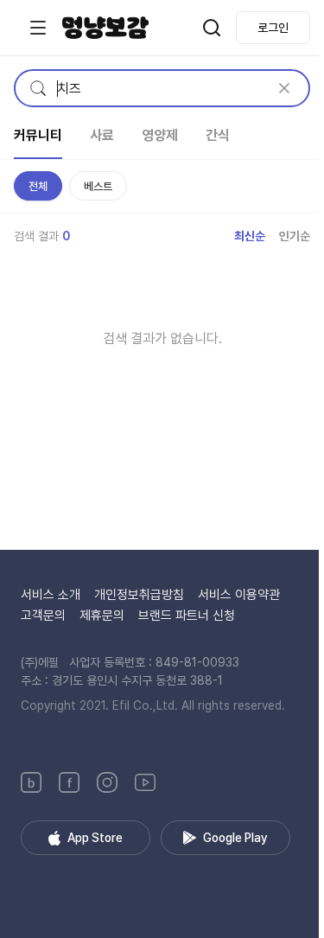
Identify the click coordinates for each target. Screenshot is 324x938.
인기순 (294, 236)
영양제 (160, 135)
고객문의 (43, 615)
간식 (218, 135)
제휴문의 (101, 615)
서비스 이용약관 (239, 595)
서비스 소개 (50, 595)
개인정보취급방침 (139, 595)
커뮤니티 (38, 135)
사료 (102, 135)
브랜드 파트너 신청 (186, 615)
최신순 (249, 236)
